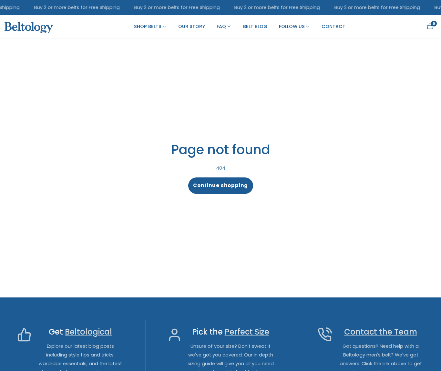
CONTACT (333, 26)
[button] (147, 26)
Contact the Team (380, 332)
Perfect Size (247, 332)
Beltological (88, 332)
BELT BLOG (255, 26)
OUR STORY (191, 26)
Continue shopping (220, 185)
